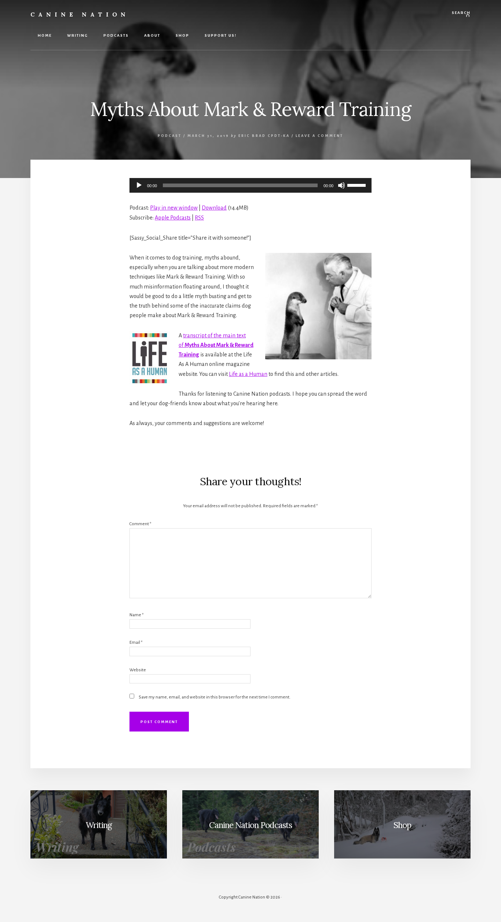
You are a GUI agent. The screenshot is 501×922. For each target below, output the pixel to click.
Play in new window (174, 208)
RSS (199, 218)
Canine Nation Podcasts (250, 825)
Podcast (170, 136)
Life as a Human (248, 374)
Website (137, 670)
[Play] (139, 185)
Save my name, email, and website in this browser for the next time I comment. (214, 697)
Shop (402, 825)
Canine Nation (79, 14)
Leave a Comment (319, 136)
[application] (250, 185)
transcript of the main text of (216, 345)
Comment (140, 524)
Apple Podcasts (173, 218)
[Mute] (341, 185)
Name (136, 615)
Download (214, 208)
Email (136, 642)
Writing (98, 825)
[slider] (357, 184)
